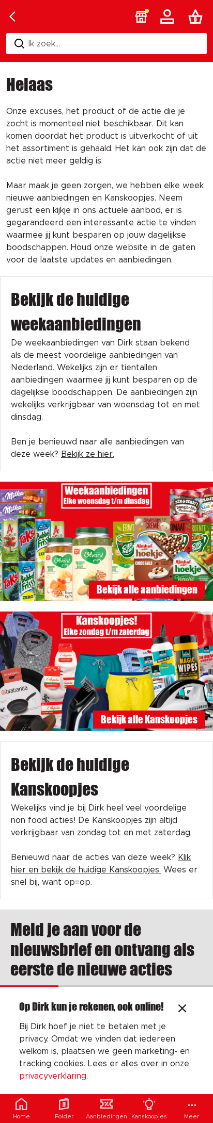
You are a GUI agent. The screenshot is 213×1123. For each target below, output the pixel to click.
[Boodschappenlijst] (197, 16)
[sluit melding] (182, 1009)
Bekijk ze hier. (87, 454)
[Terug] (12, 16)
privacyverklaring (52, 1076)
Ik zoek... (44, 44)
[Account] (169, 16)
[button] (141, 16)
